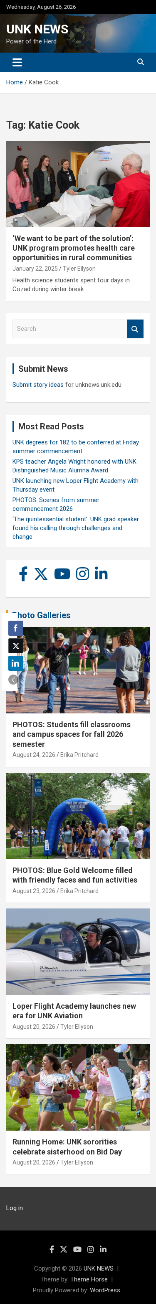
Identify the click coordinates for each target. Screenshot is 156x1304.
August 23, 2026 (33, 891)
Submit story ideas (38, 384)
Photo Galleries (41, 615)
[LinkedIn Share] (15, 663)
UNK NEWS (37, 29)
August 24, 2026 (33, 754)
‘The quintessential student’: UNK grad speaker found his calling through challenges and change (75, 527)
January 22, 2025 (35, 268)
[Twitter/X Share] (15, 645)
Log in (14, 1208)
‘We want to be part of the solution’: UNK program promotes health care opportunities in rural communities (73, 248)
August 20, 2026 (33, 1026)
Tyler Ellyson (79, 268)
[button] (13, 680)
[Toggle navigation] (17, 62)
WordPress (105, 1290)
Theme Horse (89, 1279)
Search (135, 329)
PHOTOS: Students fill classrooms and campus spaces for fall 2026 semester (71, 734)
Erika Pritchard (79, 754)
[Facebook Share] (15, 628)
